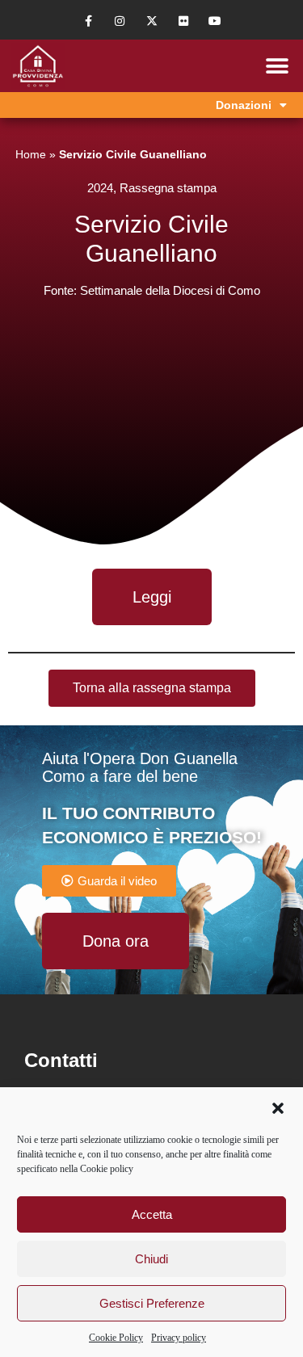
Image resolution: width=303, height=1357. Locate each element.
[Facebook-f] (88, 21)
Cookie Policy (116, 1337)
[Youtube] (214, 21)
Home (30, 155)
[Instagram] (120, 21)
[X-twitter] (151, 21)
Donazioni (243, 105)
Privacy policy (178, 1337)
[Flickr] (183, 21)
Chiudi (151, 1259)
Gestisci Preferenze (151, 1303)
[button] (278, 1108)
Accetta (152, 1214)
